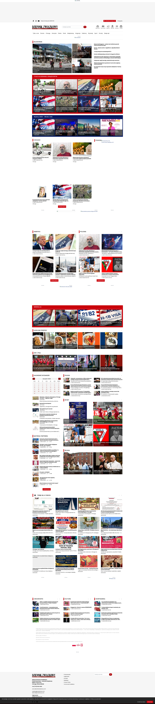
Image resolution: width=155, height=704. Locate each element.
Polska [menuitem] (59, 33)
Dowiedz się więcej (141, 701)
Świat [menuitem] (64, 33)
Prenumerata (67, 674)
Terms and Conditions (69, 684)
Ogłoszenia (66, 676)
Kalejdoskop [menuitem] (70, 33)
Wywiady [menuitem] (90, 33)
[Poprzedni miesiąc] (34, 379)
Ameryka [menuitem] (54, 33)
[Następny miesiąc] (59, 379)
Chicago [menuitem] (48, 33)
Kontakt (66, 678)
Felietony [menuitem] (84, 33)
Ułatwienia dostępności (110, 21)
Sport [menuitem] (95, 33)
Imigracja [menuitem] (77, 33)
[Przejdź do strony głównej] (42, 27)
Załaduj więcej (62, 206)
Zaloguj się (119, 21)
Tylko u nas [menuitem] (36, 33)
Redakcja (66, 680)
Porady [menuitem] (101, 33)
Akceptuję (149, 702)
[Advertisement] (77, 10)
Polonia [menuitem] (42, 33)
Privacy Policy (67, 682)
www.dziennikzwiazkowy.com (39, 689)
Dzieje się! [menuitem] (106, 33)
